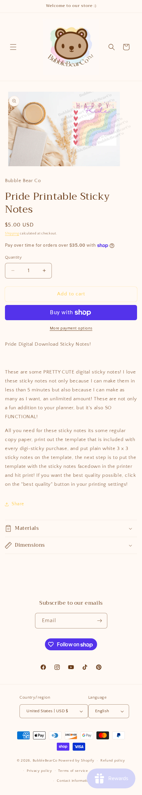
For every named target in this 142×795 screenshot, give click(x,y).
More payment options (71, 328)
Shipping (12, 233)
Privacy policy (39, 771)
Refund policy (112, 761)
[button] (13, 47)
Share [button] (18, 504)
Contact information (74, 781)
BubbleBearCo (45, 761)
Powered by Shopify (76, 761)
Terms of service (73, 771)
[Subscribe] (99, 620)
